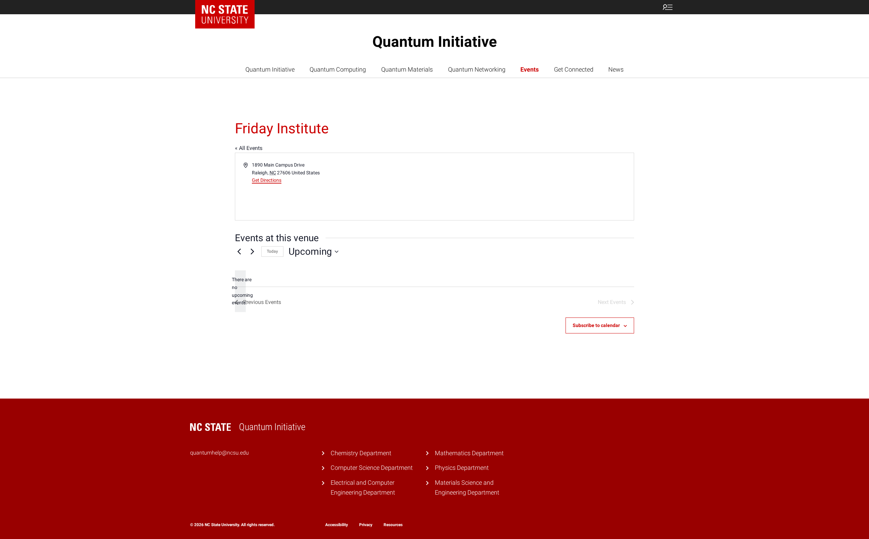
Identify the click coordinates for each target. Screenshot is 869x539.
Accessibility (336, 524)
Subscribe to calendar (596, 325)
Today (272, 251)
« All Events (248, 148)
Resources (393, 524)
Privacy (365, 524)
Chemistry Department (361, 453)
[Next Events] (252, 252)
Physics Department (462, 467)
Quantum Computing (338, 69)
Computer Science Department (372, 467)
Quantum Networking (476, 69)
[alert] (240, 291)
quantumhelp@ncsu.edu (219, 452)
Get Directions (266, 180)
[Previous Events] (239, 252)
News (616, 69)
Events (529, 69)
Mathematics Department (469, 453)
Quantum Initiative (434, 42)
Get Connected (573, 69)
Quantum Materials (407, 69)
